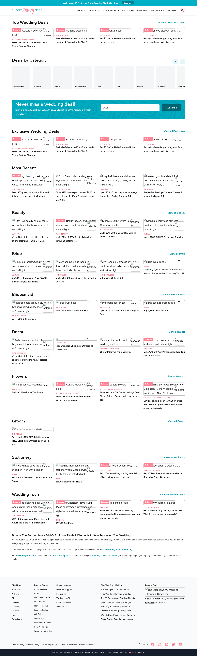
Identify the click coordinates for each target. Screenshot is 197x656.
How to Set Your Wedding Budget (116, 602)
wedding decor (99, 555)
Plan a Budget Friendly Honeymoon (117, 619)
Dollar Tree (61, 343)
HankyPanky (61, 275)
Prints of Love (149, 35)
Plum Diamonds (63, 189)
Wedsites (104, 507)
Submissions (17, 619)
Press (14, 615)
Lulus (146, 266)
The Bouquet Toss (64, 598)
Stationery (143, 10)
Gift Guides (157, 10)
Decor (130, 10)
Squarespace (18, 189)
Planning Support (64, 589)
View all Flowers (176, 376)
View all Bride (177, 253)
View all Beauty (176, 212)
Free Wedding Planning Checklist (116, 594)
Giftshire (147, 349)
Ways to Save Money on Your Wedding (118, 615)
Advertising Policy (49, 644)
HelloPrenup (105, 35)
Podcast (15, 611)
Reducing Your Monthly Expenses (116, 606)
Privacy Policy (18, 644)
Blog (14, 598)
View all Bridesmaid (174, 294)
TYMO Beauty (62, 234)
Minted (15, 474)
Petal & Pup (61, 307)
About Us (16, 589)
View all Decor (177, 331)
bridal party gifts (60, 555)
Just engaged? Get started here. (115, 589)
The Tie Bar (17, 434)
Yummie (15, 275)
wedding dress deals (27, 555)
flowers (114, 555)
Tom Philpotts (139, 653)
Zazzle (59, 479)
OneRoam (60, 520)
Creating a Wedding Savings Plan (116, 611)
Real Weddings (41, 626)
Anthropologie (107, 275)
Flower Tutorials (41, 605)
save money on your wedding (117, 549)
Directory (172, 10)
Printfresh (105, 307)
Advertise (16, 594)
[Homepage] (27, 10)
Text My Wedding (151, 507)
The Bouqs (16, 389)
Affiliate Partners (86, 644)
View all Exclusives (174, 131)
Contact (15, 602)
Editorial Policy (32, 644)
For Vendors (61, 594)
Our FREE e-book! (64, 602)
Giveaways (39, 618)
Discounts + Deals (42, 597)
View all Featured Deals (171, 22)
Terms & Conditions (68, 644)
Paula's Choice (106, 230)
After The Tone (63, 35)
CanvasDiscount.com (109, 349)
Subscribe (171, 107)
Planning (82, 10)
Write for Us (61, 606)
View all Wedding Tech (172, 494)
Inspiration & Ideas (42, 622)
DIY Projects (39, 601)
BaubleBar (148, 189)
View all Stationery (174, 457)
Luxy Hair (104, 189)
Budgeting (95, 10)
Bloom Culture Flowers (23, 40)
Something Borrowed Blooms (157, 398)
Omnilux (147, 234)
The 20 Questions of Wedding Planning (118, 598)
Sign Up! (128, 3)
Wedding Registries (43, 631)
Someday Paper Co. (151, 470)
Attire (121, 10)
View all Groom (176, 421)
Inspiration (109, 10)
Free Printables (41, 610)
